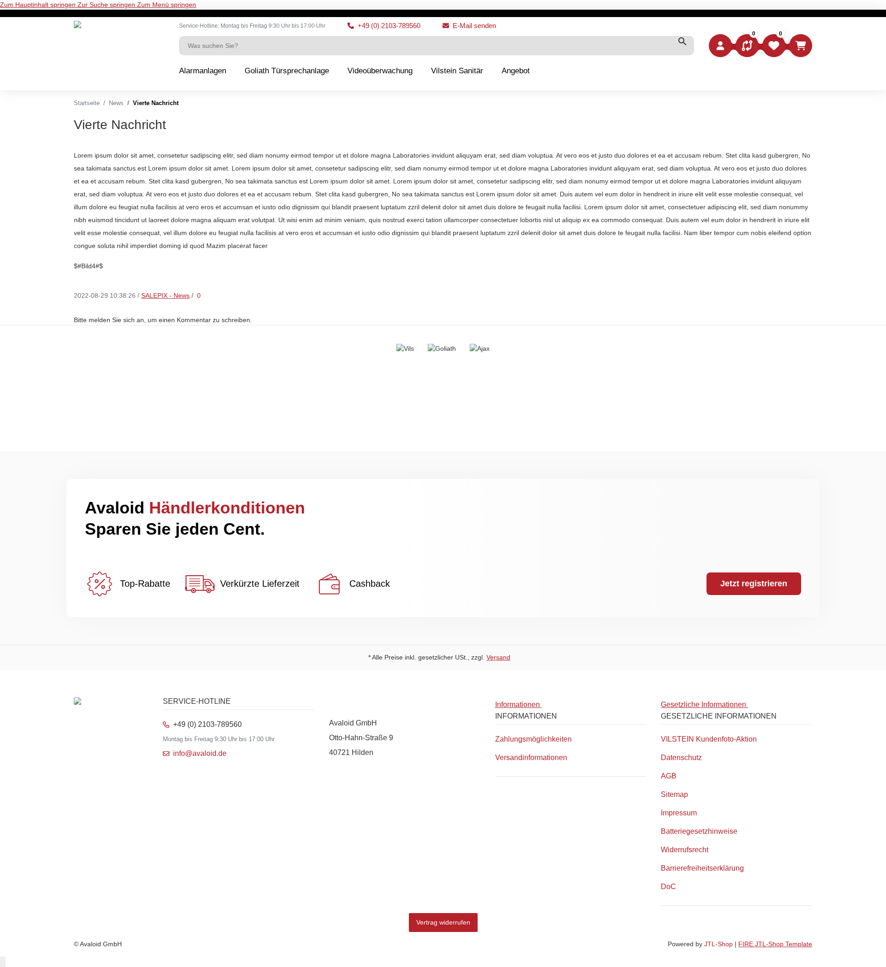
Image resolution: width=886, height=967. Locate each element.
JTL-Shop (719, 944)
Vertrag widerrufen (443, 922)
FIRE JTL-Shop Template (775, 944)
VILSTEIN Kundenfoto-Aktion (709, 739)
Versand (498, 657)
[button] (747, 45)
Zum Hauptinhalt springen (39, 4)
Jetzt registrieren (753, 583)
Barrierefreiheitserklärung (702, 868)
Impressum (679, 813)
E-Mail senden (474, 25)
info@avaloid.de (200, 753)
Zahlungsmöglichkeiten (533, 739)
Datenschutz (681, 757)
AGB (668, 776)
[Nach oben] (3, 961)
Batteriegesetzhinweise (699, 831)
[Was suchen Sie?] (682, 41)
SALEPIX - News (165, 295)
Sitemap (674, 794)
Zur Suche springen (107, 4)
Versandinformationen (531, 757)
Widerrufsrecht (684, 850)
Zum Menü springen (166, 4)
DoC (668, 886)
